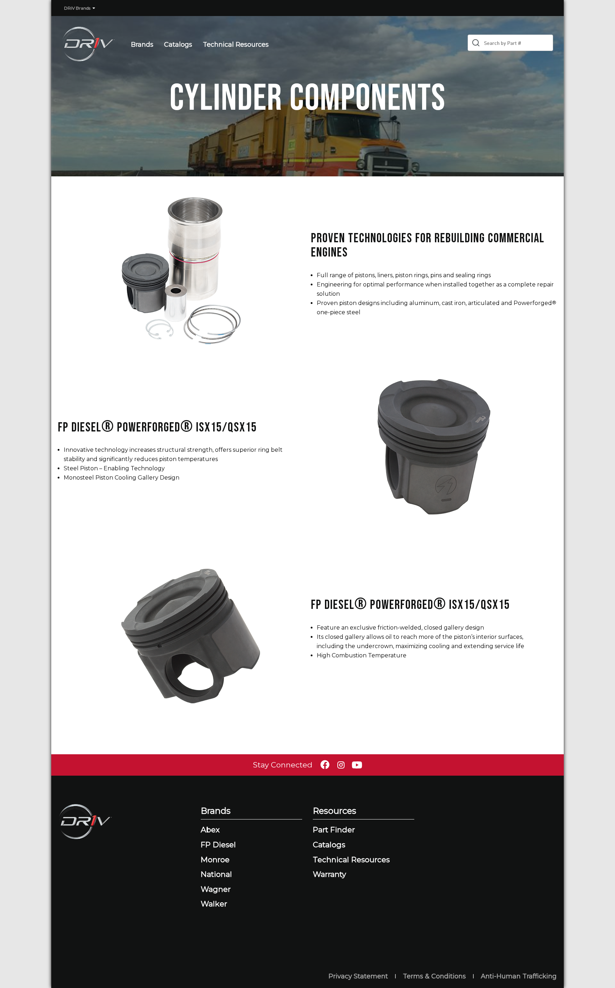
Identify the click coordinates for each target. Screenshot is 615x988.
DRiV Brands (77, 8)
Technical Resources (236, 44)
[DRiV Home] (85, 44)
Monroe (215, 859)
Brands (142, 44)
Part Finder (334, 829)
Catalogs (178, 44)
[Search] (476, 43)
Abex (210, 829)
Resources (334, 811)
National (216, 874)
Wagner (216, 889)
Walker (214, 903)
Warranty (329, 874)
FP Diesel (218, 844)
